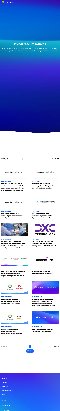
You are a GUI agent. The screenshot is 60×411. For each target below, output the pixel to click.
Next (55, 347)
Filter (31, 351)
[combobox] (14, 159)
